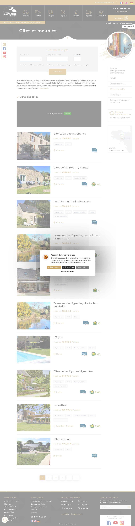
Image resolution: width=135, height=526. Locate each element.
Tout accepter (55, 267)
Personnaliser (82, 267)
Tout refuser (69, 267)
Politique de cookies (67, 271)
